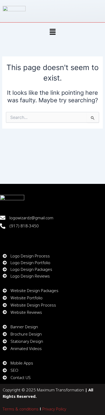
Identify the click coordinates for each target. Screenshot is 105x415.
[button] (52, 32)
